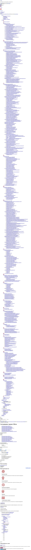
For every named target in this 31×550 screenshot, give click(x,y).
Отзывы (4, 530)
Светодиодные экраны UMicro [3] (6, 436)
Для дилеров (2, 12)
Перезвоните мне (3, 503)
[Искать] (0, 420)
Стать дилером (5, 518)
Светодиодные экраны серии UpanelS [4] (7, 427)
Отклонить (4, 549)
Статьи (4, 527)
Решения (3, 523)
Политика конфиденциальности (6, 514)
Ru (0, 13)
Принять (1, 549)
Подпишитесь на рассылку (4, 509)
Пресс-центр (3, 402)
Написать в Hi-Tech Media (3, 506)
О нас (2, 15)
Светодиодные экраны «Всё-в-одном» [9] (7, 430)
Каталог (3, 520)
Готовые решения (4, 400)
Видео (4, 528)
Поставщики (5, 517)
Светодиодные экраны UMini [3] (6, 440)
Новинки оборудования (8, 404)
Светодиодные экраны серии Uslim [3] (7, 428)
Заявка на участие (6, 411)
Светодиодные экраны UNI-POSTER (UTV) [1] (8, 438)
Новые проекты (7, 405)
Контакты (3, 415)
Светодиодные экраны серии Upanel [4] (7, 426)
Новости (4, 526)
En (1, 13)
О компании (3, 516)
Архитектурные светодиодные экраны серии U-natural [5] (9, 431)
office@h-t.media (12, 512)
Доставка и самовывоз (6, 398)
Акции (4, 521)
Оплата (4, 522)
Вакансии (4, 519)
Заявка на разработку (6, 524)
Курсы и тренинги (5, 531)
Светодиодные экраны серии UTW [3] (7, 429)
